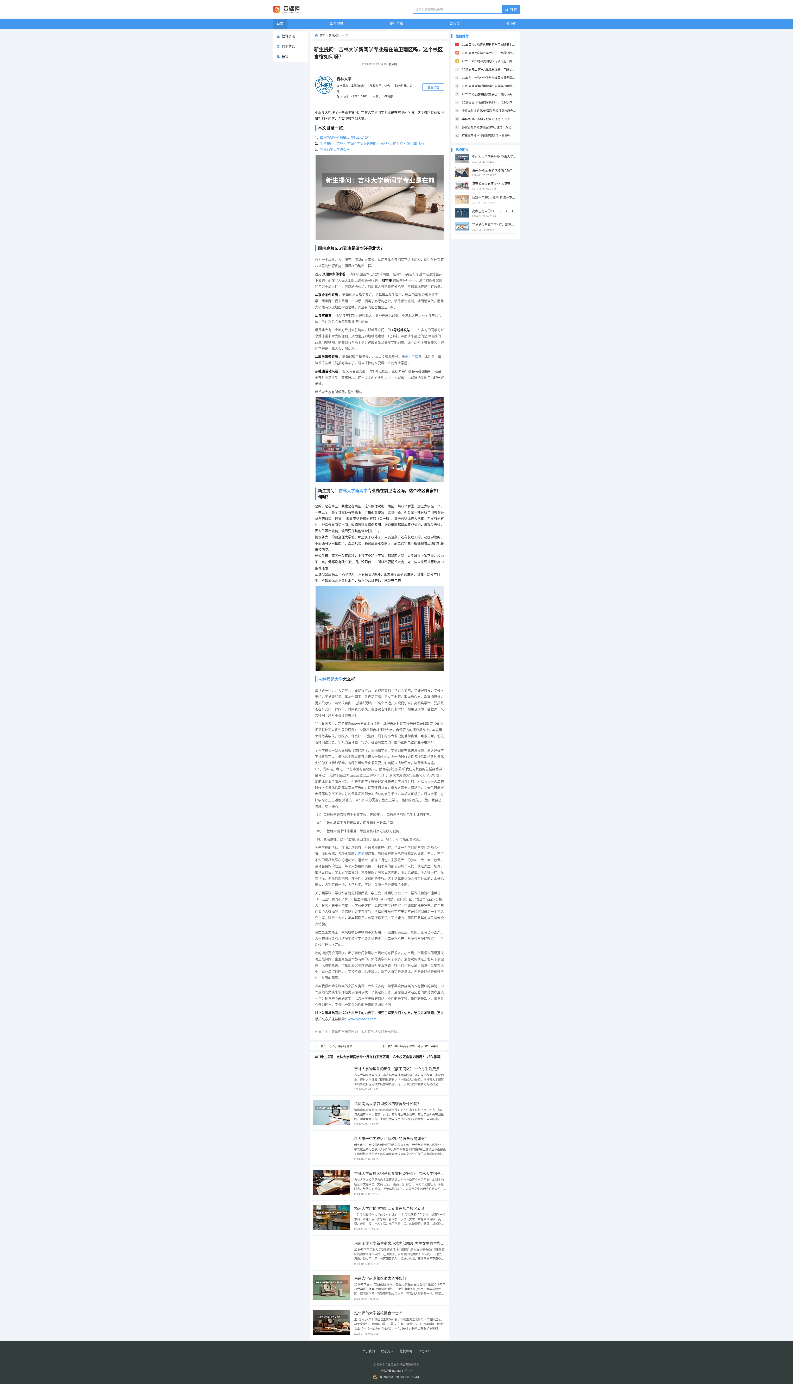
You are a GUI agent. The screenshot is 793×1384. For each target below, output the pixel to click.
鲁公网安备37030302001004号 (399, 1377)
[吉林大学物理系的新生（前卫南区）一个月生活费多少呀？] (331, 1077)
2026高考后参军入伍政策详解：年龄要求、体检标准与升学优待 (489, 69)
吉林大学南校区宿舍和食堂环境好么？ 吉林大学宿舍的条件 (400, 1173)
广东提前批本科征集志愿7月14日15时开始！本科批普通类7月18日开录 (489, 135)
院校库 (455, 23)
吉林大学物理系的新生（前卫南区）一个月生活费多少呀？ (400, 1068)
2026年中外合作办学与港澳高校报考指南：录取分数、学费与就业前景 (489, 77)
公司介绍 (424, 1351)
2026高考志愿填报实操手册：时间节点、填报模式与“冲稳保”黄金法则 (489, 94)
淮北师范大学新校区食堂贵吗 (378, 1313)
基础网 (393, 64)
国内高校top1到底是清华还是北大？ (346, 137)
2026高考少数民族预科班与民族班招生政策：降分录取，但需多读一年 (489, 44)
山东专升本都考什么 (339, 1046)
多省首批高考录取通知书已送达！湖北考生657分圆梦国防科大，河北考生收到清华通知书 (489, 127)
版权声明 (406, 1351)
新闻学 (361, 490)
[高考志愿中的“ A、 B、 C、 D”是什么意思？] (462, 213)
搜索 (513, 9)
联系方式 (387, 1351)
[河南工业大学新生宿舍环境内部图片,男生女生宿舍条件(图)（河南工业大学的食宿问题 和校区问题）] (331, 1252)
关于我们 (368, 1351)
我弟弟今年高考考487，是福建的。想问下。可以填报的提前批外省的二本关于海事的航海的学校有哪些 (494, 224)
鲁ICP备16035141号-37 (396, 1371)
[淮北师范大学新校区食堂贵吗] (331, 1322)
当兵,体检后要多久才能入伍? (492, 170)
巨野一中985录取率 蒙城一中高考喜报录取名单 (494, 197)
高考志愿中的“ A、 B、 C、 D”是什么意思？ (494, 211)
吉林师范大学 (330, 679)
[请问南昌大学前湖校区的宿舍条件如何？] (331, 1112)
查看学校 (433, 87)
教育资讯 (336, 23)
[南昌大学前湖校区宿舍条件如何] (331, 1287)
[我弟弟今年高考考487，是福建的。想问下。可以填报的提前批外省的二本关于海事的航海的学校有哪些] (462, 226)
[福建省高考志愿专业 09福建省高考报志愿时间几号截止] (462, 185)
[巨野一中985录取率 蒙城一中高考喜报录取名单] (462, 199)
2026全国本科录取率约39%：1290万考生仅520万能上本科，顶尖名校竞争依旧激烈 (489, 102)
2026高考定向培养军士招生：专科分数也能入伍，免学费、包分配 (489, 53)
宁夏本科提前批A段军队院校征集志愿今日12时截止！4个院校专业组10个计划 (489, 110)
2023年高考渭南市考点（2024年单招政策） (422, 1046)
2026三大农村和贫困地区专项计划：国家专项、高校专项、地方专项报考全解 (489, 61)
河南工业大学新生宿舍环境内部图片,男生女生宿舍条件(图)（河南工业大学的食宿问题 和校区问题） (400, 1243)
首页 (280, 23)
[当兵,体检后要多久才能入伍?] (462, 172)
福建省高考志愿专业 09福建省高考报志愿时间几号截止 (494, 183)
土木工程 (411, 356)
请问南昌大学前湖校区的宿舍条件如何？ (387, 1103)
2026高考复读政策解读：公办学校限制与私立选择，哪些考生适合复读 (489, 86)
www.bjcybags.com (362, 1019)
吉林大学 (344, 78)
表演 (361, 853)
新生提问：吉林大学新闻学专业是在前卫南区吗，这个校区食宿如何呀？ (373, 143)
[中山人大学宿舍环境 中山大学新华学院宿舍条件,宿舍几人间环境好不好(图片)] (462, 158)
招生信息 (396, 23)
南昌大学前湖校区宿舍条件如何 (380, 1278)
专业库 (511, 23)
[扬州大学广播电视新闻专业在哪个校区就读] (331, 1217)
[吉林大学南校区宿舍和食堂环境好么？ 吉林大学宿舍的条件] (331, 1182)
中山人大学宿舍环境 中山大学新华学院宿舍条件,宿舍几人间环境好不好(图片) (494, 156)
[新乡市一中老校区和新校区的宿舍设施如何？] (331, 1147)
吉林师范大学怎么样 (335, 149)
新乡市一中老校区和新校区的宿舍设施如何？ (391, 1138)
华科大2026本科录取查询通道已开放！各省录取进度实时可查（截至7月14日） (489, 119)
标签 (285, 56)
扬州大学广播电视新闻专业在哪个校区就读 (389, 1208)
